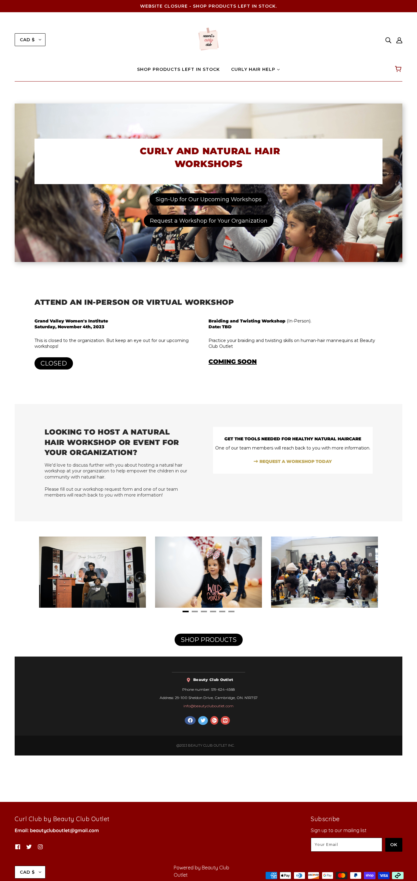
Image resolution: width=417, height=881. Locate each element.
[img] (388, 40)
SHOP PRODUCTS (209, 639)
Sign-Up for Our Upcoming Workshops (209, 199)
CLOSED (54, 363)
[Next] (370, 572)
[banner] (208, 39)
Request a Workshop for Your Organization (208, 220)
